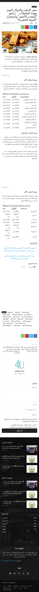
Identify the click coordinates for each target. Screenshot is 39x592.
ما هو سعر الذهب (17, 325)
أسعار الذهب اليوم (6, 314)
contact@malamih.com (9, 561)
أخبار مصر (29, 4)
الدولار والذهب (6, 318)
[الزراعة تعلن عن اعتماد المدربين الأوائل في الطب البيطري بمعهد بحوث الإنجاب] (32, 459)
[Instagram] (14, 573)
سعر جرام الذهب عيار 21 (20, 323)
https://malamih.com (19, 373)
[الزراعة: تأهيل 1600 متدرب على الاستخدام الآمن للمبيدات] (32, 469)
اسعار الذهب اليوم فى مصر (27, 316)
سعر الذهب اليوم (28, 318)
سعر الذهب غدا (6, 321)
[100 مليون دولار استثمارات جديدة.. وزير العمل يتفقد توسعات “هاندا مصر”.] (32, 449)
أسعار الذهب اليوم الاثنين (17, 314)
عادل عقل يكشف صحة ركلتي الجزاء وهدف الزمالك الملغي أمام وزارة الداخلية (28, 349)
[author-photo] (19, 368)
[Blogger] (28, 573)
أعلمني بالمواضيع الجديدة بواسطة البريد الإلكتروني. (23, 427)
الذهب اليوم (13, 318)
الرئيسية (35, 4)
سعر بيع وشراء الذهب (26, 321)
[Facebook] (35, 27)
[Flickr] (19, 573)
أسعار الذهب (17, 312)
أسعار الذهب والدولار (7, 316)
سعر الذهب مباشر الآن (15, 321)
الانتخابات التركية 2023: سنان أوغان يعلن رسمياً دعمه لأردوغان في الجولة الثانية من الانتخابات (11, 350)
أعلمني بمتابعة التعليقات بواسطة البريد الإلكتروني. (23, 425)
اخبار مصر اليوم (16, 316)
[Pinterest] (27, 27)
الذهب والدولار (20, 318)
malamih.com (6, 23)
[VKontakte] (10, 573)
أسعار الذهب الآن (25, 312)
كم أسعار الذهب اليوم (7, 325)
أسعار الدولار (10, 312)
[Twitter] (31, 27)
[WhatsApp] (23, 27)
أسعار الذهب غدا (27, 314)
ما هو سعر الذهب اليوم (27, 325)
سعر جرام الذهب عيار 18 (8, 323)
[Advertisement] (19, 290)
